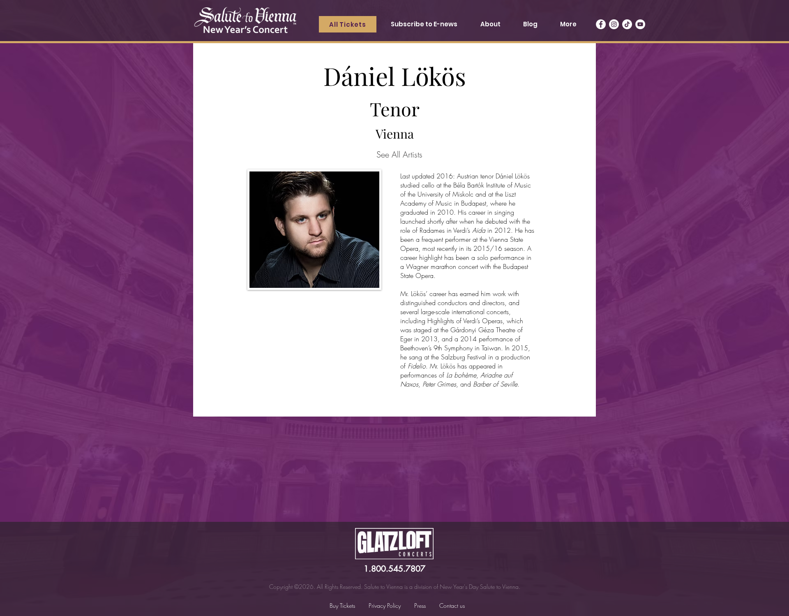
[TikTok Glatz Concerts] (627, 24)
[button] (490, 24)
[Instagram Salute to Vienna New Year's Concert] (614, 24)
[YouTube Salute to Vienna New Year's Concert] (640, 24)
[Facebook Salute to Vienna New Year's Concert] (601, 24)
